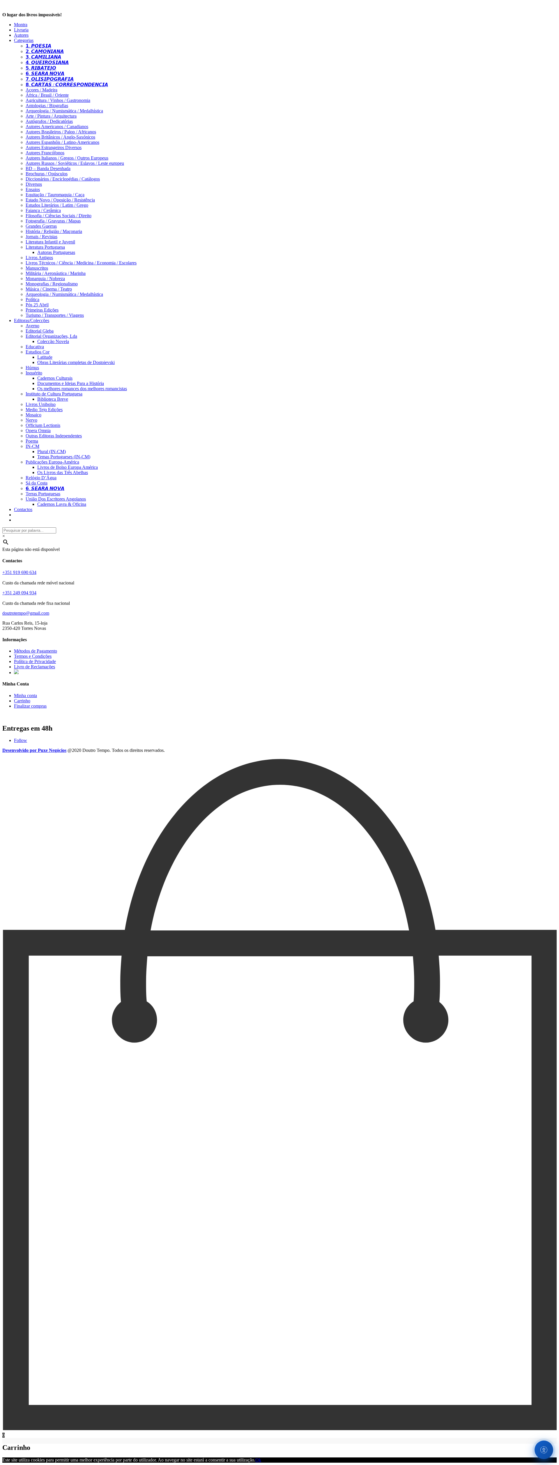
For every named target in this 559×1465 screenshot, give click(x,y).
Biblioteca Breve (52, 399)
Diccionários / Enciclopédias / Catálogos (63, 178)
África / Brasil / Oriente (47, 95)
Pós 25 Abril (37, 304)
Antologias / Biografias (47, 105)
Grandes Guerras (41, 226)
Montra (20, 24)
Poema (32, 441)
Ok (258, 1459)
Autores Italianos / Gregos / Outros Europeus (67, 157)
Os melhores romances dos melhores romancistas (82, 388)
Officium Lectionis (43, 425)
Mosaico (33, 414)
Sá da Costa (36, 482)
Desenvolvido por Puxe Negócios (34, 750)
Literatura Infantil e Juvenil (50, 241)
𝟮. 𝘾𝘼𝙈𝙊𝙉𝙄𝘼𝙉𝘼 (45, 51)
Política (32, 299)
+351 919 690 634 (19, 572)
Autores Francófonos (45, 152)
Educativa (35, 346)
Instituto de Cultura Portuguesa (54, 393)
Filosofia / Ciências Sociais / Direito (58, 215)
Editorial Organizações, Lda (51, 336)
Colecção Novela (53, 341)
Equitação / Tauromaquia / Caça (55, 194)
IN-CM (32, 446)
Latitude (44, 357)
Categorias (23, 40)
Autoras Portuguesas (56, 252)
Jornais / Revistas (41, 236)
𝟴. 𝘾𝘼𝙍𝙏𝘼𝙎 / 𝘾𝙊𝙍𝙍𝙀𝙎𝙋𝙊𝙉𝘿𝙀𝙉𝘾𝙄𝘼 (67, 84)
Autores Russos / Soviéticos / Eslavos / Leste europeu (75, 163)
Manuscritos (37, 268)
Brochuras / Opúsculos (47, 173)
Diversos (34, 184)
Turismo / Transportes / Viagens (55, 315)
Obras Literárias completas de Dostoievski (76, 362)
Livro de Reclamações (34, 666)
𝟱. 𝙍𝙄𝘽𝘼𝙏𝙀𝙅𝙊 (41, 68)
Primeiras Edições (42, 310)
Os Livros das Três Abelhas (62, 472)
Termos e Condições (33, 656)
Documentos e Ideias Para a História (70, 383)
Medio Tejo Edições (44, 409)
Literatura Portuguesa (45, 247)
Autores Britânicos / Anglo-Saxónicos (60, 137)
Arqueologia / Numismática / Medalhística (64, 110)
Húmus (32, 367)
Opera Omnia (38, 430)
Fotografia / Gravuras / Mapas (53, 220)
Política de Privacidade (35, 661)
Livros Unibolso (41, 404)
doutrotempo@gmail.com (25, 613)
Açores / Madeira (41, 89)
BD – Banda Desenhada (48, 168)
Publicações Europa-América (52, 462)
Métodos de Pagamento (35, 650)
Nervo (31, 420)
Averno (32, 325)
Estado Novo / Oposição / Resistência (60, 199)
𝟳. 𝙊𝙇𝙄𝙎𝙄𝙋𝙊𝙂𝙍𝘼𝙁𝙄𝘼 (50, 79)
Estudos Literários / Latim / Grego (57, 205)
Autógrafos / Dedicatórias (49, 121)
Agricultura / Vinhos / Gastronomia (58, 100)
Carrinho (22, 700)
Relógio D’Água (41, 477)
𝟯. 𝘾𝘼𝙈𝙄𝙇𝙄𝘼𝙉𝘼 (43, 56)
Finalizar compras (30, 706)
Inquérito (34, 372)
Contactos (23, 509)
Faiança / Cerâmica (43, 210)
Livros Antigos (39, 257)
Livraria (21, 29)
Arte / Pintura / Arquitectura (51, 116)
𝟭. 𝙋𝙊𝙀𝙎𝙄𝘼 (38, 45)
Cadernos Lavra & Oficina (61, 504)
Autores (21, 35)
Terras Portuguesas (43, 493)
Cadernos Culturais (54, 378)
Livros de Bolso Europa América (67, 467)
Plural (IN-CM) (51, 451)
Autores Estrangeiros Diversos (54, 147)
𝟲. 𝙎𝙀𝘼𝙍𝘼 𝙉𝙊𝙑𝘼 (45, 73)
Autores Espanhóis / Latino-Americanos (62, 142)
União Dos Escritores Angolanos (56, 498)
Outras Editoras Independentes (54, 435)
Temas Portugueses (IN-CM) (63, 456)
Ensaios (33, 189)
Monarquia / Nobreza (45, 278)
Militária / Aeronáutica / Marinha (56, 273)
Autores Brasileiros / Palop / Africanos (61, 131)
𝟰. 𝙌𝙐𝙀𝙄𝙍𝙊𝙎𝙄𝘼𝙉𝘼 (47, 62)
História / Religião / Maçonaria (54, 231)
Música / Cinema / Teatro (49, 289)
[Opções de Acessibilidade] (544, 1450)
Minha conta (25, 695)
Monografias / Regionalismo (52, 283)
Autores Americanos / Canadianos (57, 126)
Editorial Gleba (40, 330)
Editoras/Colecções (31, 320)
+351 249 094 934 (19, 592)
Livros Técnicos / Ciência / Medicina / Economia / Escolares (81, 262)
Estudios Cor (37, 351)
